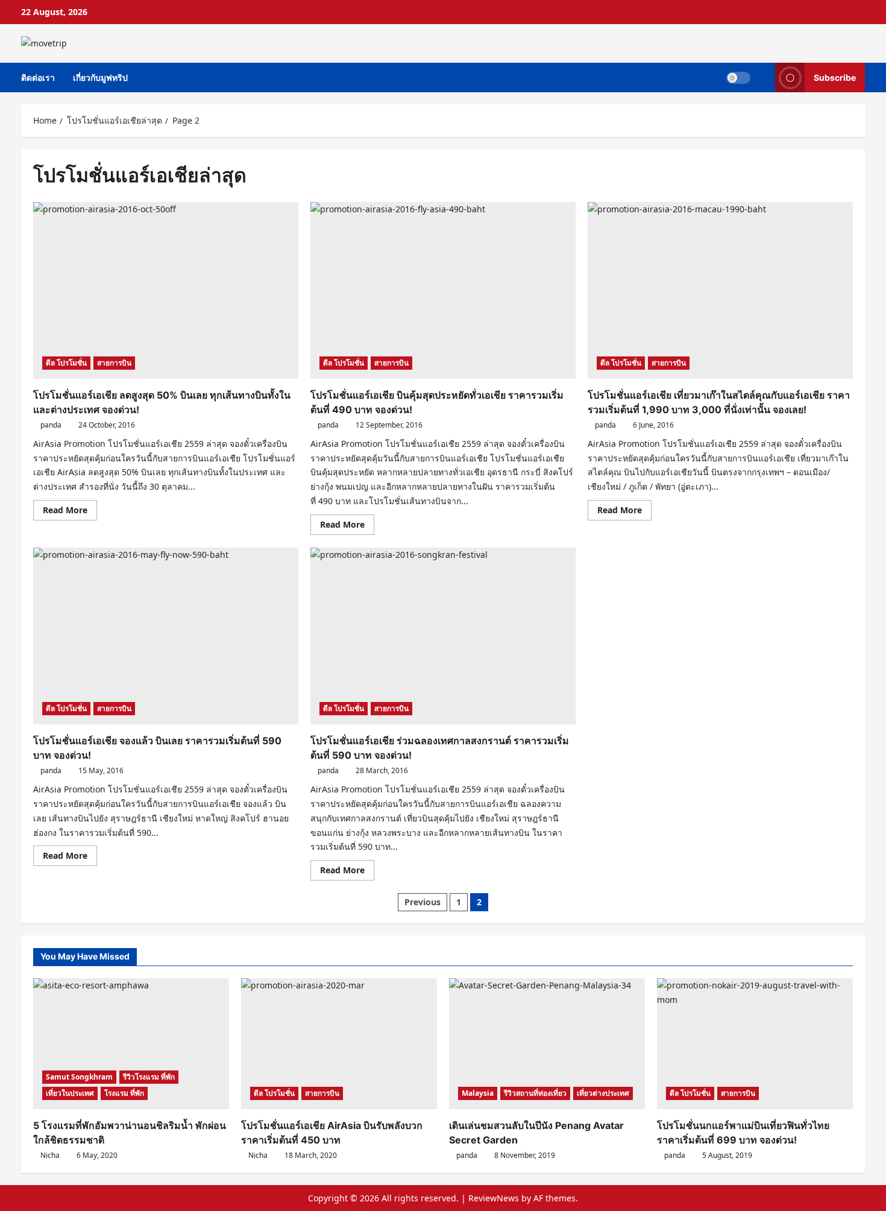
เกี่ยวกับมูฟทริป (100, 77)
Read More (70, 512)
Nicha (50, 1155)
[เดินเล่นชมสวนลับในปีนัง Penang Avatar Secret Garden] (547, 1043)
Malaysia (478, 1093)
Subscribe (835, 77)
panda (50, 425)
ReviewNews (493, 1198)
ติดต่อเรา (38, 77)
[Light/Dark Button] (738, 77)
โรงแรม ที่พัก (124, 1093)
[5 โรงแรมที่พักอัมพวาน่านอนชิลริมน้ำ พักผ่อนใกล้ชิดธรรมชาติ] (131, 1043)
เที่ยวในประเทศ (70, 1093)
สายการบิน (114, 363)
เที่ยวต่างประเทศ (603, 1093)
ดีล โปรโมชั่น (66, 363)
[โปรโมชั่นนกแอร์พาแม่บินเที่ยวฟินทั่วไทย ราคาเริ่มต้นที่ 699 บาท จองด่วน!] (755, 1043)
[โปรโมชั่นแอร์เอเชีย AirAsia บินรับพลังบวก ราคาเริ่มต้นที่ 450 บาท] (339, 1043)
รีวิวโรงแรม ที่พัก (149, 1077)
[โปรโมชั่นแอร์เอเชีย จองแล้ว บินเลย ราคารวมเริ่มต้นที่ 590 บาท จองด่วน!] (165, 636)
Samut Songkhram (79, 1077)
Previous (422, 902)
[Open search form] (762, 77)
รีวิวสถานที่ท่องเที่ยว (535, 1093)
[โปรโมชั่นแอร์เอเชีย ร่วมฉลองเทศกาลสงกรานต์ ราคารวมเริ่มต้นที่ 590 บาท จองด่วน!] (443, 636)
